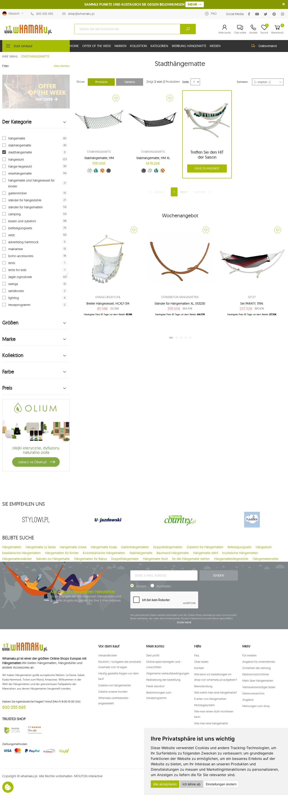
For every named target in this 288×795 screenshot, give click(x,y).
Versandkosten (107, 655)
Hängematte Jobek (73, 547)
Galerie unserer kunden (113, 691)
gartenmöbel (17, 193)
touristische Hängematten (240, 553)
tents (11, 263)
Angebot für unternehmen (258, 661)
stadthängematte (20, 152)
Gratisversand (268, 46)
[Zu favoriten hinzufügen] (115, 98)
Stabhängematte (99, 151)
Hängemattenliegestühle (231, 559)
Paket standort (155, 686)
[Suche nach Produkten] (188, 29)
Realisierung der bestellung (163, 679)
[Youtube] (258, 14)
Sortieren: (242, 81)
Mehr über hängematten (257, 680)
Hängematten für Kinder (62, 553)
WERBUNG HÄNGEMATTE (189, 46)
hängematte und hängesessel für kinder (31, 183)
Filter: (5, 66)
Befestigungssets (239, 547)
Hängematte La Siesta (41, 547)
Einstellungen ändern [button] (221, 784)
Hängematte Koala (104, 547)
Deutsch (13, 13)
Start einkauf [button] (23, 46)
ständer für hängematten (25, 207)
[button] (224, 29)
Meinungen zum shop (256, 706)
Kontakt (199, 668)
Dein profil (152, 655)
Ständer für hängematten (179, 297)
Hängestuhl (264, 547)
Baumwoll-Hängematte (173, 553)
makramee (15, 249)
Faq (196, 655)
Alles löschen (62, 65)
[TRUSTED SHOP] (12, 730)
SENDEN (218, 575)
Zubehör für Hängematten (205, 547)
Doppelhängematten (167, 547)
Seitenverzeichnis (253, 693)
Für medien (249, 655)
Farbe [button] (8, 372)
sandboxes (16, 291)
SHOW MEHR (184, 622)
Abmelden (163, 586)
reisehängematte (20, 173)
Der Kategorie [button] (17, 122)
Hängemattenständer (17, 559)
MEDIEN (215, 46)
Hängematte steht (205, 553)
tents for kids (17, 270)
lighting (13, 298)
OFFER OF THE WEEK (96, 46)
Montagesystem (204, 705)
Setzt (252, 297)
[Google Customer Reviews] (36, 730)
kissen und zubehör (22, 221)
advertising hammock (23, 242)
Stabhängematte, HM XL (153, 158)
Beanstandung (203, 686)
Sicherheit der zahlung (256, 668)
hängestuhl (16, 159)
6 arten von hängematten (210, 699)
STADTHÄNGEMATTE (35, 56)
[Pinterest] (275, 14)
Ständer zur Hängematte (53, 559)
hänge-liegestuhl (20, 166)
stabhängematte (19, 145)
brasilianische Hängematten (21, 553)
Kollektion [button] (12, 355)
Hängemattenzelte (265, 559)
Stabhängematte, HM (99, 158)
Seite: (185, 82)
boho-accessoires (20, 256)
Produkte (101, 82)
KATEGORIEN (159, 46)
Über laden (201, 661)
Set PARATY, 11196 (251, 303)
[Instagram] (283, 14)
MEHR (193, 4)
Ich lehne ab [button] (191, 784)
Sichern (141, 586)
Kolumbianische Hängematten (104, 553)
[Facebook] (250, 14)
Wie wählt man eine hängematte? (215, 692)
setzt (11, 235)
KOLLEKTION (138, 46)
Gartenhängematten (135, 547)
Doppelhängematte (125, 559)
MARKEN (120, 46)
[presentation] (67, 275)
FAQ (213, 13)
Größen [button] (10, 323)
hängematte (16, 138)
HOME (74, 46)
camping (14, 214)
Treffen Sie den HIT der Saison (207, 155)
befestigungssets (20, 228)
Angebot (248, 699)
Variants (129, 82)
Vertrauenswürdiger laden (258, 687)
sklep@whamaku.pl (81, 14)
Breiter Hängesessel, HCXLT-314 (107, 303)
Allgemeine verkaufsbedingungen (167, 673)
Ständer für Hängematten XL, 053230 (180, 303)
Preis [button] (7, 388)
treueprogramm (19, 305)
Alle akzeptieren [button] (165, 784)
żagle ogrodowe (20, 277)
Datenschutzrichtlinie (255, 674)
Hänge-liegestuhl (108, 297)
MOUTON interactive (88, 776)
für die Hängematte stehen (191, 559)
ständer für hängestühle (24, 200)
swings (13, 284)
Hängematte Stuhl (155, 559)
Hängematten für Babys (90, 559)
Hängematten (11, 547)
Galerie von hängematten (114, 685)
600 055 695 (44, 14)
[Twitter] (266, 14)
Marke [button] (9, 339)
